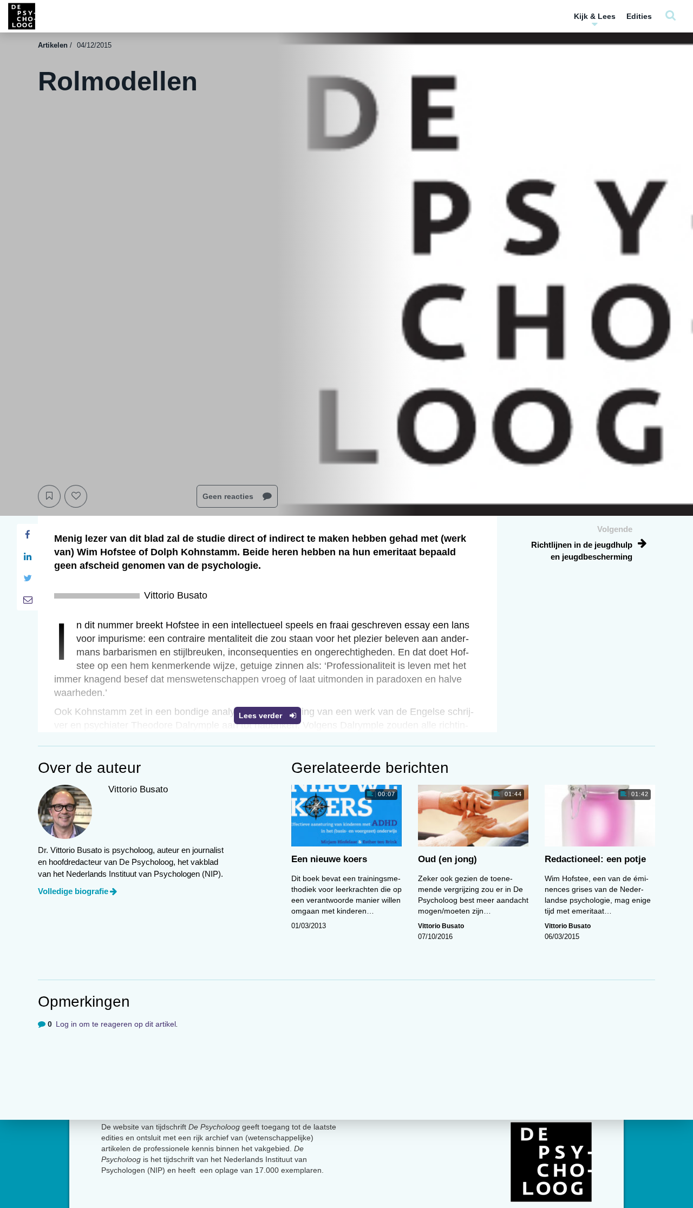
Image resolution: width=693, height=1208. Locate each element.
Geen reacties (229, 496)
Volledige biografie (73, 891)
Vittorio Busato (441, 926)
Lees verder (261, 715)
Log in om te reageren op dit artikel (116, 1024)
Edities (639, 16)
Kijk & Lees (595, 16)
